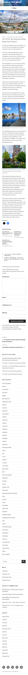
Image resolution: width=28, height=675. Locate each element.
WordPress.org (6, 580)
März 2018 (5, 653)
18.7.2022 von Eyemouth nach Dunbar (12, 371)
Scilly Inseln (5, 508)
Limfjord (4, 459)
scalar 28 (20, 257)
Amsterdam (5, 389)
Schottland (5, 505)
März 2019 (5, 638)
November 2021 (6, 628)
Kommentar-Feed (6, 577)
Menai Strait (5, 469)
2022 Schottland (10, 254)
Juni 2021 (4, 635)
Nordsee (4, 481)
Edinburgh (4, 420)
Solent (4, 523)
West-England (6, 554)
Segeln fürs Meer (6, 514)
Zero (5, 260)
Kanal (3, 450)
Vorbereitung (5, 548)
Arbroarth (4, 392)
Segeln (6, 259)
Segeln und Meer (11, 2)
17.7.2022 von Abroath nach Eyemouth (12, 374)
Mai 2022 (4, 625)
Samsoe (4, 499)
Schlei (3, 502)
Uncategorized (6, 542)
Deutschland (5, 414)
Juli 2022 (4, 619)
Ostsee (4, 484)
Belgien (4, 395)
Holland (4, 441)
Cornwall (4, 408)
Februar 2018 (5, 656)
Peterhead (5, 490)
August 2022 (5, 616)
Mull (3, 472)
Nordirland (5, 478)
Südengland (5, 533)
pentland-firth (5, 487)
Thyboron (4, 539)
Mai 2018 (4, 647)
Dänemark (7, 255)
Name (4, 297)
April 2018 (5, 650)
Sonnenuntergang (6, 526)
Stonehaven (5, 530)
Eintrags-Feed (6, 574)
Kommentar (6, 276)
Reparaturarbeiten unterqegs (9, 493)
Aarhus (18, 254)
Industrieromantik (6, 447)
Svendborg (5, 536)
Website (4, 312)
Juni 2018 (4, 644)
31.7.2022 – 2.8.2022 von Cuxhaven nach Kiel (13, 363)
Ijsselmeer (5, 444)
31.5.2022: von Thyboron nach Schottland (17, 233)
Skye (3, 520)
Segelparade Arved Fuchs (8, 517)
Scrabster (4, 511)
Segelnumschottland (17, 259)
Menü (14, 8)
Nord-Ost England (7, 475)
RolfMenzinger (18, 37)
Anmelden (4, 571)
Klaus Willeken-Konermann (9, 597)
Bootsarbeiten (6, 398)
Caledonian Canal (6, 401)
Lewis (3, 456)
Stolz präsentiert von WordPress (10, 671)
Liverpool (4, 462)
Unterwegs (5, 545)
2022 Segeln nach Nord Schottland (14, 594)
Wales (3, 551)
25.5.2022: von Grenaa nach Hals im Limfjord (7, 241)
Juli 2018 (4, 641)
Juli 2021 (4, 632)
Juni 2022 (4, 622)
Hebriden (4, 435)
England (4, 423)
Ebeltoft (4, 417)
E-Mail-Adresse (7, 305)
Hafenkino (4, 432)
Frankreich (4, 429)
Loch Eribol (5, 466)
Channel (4, 404)
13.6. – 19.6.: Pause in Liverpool (17, 602)
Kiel (3, 453)
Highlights (5, 438)
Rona (3, 496)
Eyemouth (4, 426)
